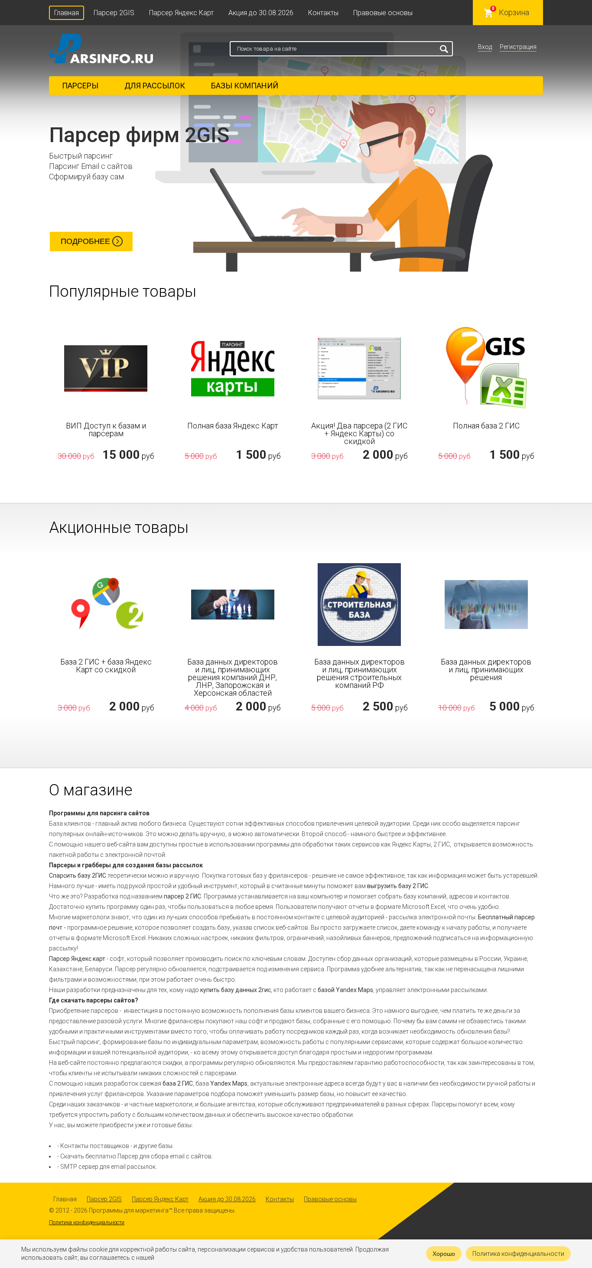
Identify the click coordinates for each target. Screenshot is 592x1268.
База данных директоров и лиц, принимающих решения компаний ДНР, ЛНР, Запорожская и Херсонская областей (232, 677)
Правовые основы (383, 13)
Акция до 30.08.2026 (260, 13)
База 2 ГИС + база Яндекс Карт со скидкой (106, 666)
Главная (66, 13)
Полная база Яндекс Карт (232, 426)
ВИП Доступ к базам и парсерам (106, 430)
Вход (485, 46)
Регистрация (518, 46)
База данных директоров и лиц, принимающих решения (486, 670)
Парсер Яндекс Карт (181, 13)
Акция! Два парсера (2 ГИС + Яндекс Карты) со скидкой (359, 433)
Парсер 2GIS (114, 13)
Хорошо (444, 1253)
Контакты (323, 13)
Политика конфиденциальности (86, 1222)
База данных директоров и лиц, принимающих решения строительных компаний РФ (359, 674)
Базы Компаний (244, 85)
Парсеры (80, 85)
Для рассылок (154, 85)
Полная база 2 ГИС (486, 426)
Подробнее (85, 241)
